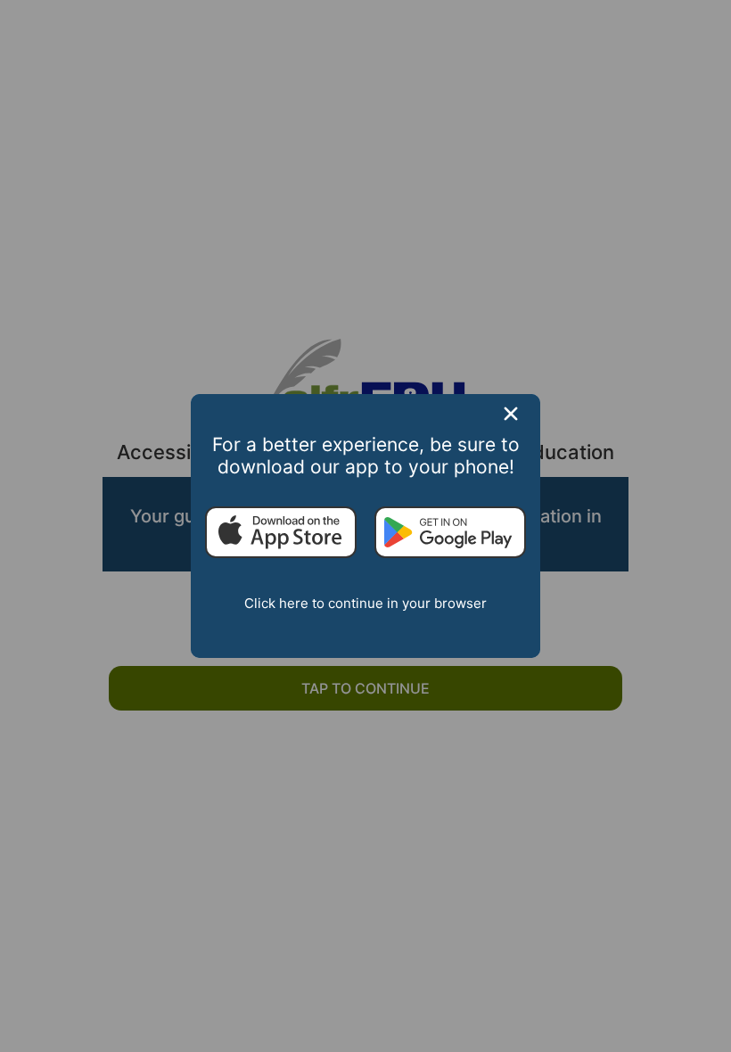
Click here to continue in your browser (365, 603)
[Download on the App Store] (281, 534)
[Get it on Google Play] (450, 534)
